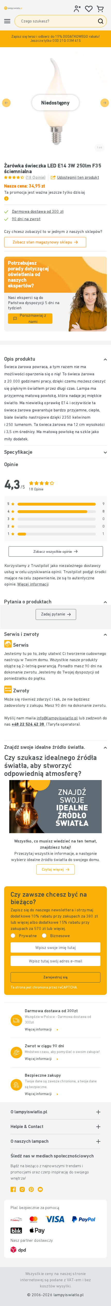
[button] (55, 38)
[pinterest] (31, 1189)
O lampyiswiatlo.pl (29, 1112)
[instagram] (22, 1189)
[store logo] (13, 8)
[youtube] (40, 1189)
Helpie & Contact (27, 1127)
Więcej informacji (33, 584)
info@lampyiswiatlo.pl (57, 718)
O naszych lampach (30, 1141)
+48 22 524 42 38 (28, 725)
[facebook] (13, 1189)
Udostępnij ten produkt (78, 178)
